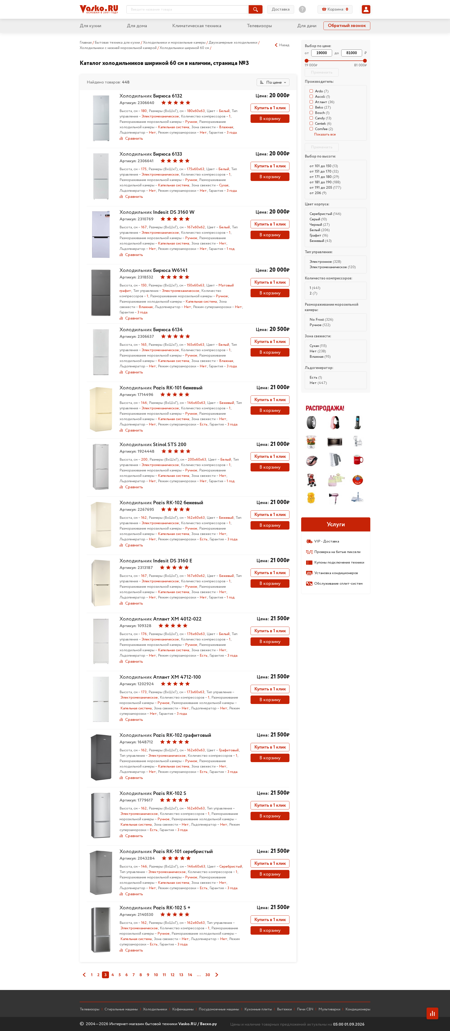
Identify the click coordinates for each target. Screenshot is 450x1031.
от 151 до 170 (324, 171)
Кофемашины (183, 1009)
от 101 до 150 (324, 166)
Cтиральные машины (121, 1009)
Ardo (322, 91)
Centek (323, 123)
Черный (320, 224)
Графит (319, 235)
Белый (320, 230)
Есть (316, 377)
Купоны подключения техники (339, 562)
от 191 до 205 (325, 187)
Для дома (137, 26)
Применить (322, 72)
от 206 (318, 193)
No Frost (321, 319)
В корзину (270, 118)
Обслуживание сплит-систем (338, 583)
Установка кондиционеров (336, 573)
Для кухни (90, 26)
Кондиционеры (357, 1009)
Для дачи (306, 26)
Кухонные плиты (258, 1009)
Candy (323, 118)
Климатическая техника (196, 26)
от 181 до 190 (325, 182)
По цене (273, 82)
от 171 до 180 (324, 177)
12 (173, 975)
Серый (318, 219)
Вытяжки (284, 1009)
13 (181, 975)
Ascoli (322, 96)
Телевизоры (259, 26)
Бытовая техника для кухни (118, 42)
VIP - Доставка (326, 541)
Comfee (324, 129)
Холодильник (151, 96)
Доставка (281, 9)
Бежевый (321, 241)
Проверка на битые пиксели (337, 552)
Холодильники (155, 1009)
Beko (323, 107)
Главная (86, 42)
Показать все (325, 134)
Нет (318, 351)
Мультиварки (329, 1009)
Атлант (324, 102)
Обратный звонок (347, 25)
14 (190, 975)
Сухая (318, 346)
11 (164, 975)
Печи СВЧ (305, 1009)
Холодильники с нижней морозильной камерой (119, 48)
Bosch (322, 113)
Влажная (320, 356)
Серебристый (325, 214)
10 (156, 975)
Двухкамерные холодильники (233, 42)
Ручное (320, 325)
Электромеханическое (333, 267)
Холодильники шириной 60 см (185, 48)
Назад (284, 45)
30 (207, 975)
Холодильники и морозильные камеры (174, 42)
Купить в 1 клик (270, 108)
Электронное (325, 261)
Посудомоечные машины (219, 1009)
